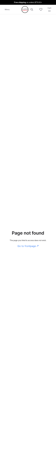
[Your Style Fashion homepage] (25, 9)
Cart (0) (49, 9)
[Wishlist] (40, 9)
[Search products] (32, 9)
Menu (7, 9)
